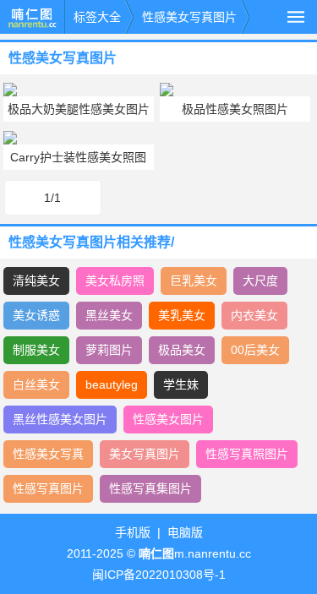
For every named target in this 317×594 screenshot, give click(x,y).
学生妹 (181, 384)
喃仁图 (32, 17)
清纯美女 (36, 280)
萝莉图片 (109, 350)
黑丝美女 (109, 315)
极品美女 (181, 350)
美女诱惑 (36, 315)
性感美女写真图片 (189, 17)
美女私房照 (115, 280)
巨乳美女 (193, 280)
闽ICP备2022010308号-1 (159, 574)
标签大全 (97, 17)
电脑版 (185, 532)
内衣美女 (254, 315)
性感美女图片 (168, 419)
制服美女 (36, 350)
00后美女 (255, 350)
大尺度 (260, 280)
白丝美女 (36, 384)
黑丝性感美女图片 (60, 419)
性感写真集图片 (150, 488)
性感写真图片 (48, 488)
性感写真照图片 (246, 453)
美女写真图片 (144, 453)
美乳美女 (181, 315)
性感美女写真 (48, 453)
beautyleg (111, 384)
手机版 (132, 532)
